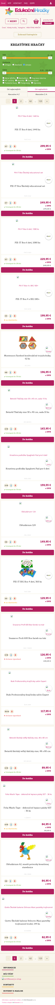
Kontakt (17, 3)
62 (30, 101)
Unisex (28, 65)
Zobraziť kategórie (27, 34)
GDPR (32, 3)
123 (40, 101)
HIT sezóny (9, 80)
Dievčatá (18, 65)
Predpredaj (25, 83)
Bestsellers (23, 78)
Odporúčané (33, 80)
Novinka (20, 80)
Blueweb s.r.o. (18, 1002)
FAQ (26, 3)
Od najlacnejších (13, 89)
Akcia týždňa (10, 78)
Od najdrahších (41, 89)
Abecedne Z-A (41, 94)
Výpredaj (37, 83)
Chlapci (8, 65)
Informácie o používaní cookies (11, 1000)
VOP (9, 3)
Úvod (3, 3)
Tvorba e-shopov (7, 1002)
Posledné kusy (11, 83)
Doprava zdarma (39, 78)
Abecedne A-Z (14, 94)
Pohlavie (6, 62)
